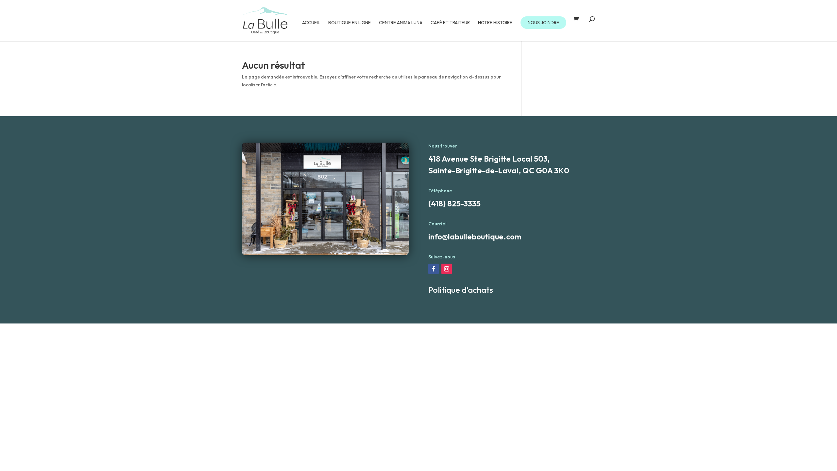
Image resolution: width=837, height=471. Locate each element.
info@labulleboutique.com (474, 236)
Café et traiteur (450, 23)
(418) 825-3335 (454, 203)
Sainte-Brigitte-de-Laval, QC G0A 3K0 (498, 170)
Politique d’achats (460, 290)
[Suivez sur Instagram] (446, 269)
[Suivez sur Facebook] (433, 269)
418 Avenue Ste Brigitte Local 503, (489, 159)
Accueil (311, 23)
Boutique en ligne (349, 23)
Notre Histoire (495, 23)
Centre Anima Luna (400, 23)
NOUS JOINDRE (543, 23)
